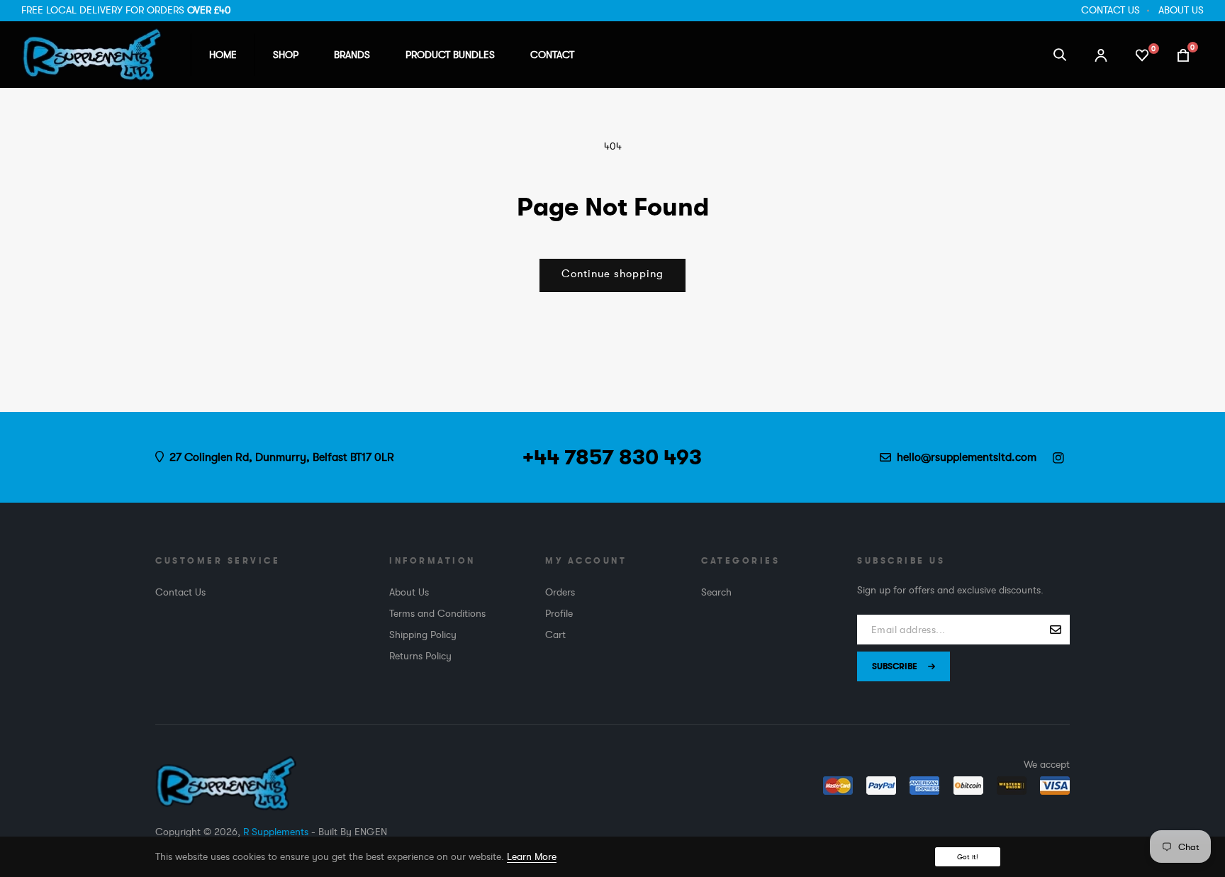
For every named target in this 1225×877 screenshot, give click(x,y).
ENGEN (370, 831)
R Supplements (275, 831)
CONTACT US (1110, 10)
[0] (1142, 54)
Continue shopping (612, 274)
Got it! (967, 857)
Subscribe (894, 666)
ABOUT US (1181, 10)
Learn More (531, 856)
